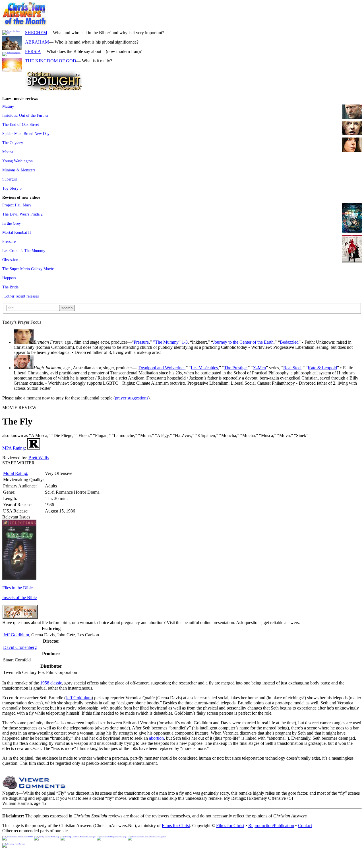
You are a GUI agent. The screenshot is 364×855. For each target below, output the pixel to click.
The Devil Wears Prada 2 (22, 214)
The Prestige (235, 367)
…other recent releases (20, 296)
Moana (7, 151)
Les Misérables (204, 367)
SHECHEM (36, 32)
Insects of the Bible (19, 597)
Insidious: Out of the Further (25, 115)
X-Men (259, 367)
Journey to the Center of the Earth (243, 342)
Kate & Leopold (322, 367)
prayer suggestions (131, 397)
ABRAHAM (37, 42)
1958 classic (51, 682)
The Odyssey (12, 142)
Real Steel (292, 367)
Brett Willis (38, 457)
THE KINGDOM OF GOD (50, 60)
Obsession (10, 259)
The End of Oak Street (20, 124)
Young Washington (17, 161)
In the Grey (11, 223)
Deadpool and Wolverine (161, 367)
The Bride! (11, 287)
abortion (156, 738)
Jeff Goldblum (16, 634)
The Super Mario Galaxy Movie (28, 268)
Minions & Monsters (18, 170)
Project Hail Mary (16, 205)
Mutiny (8, 106)
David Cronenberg (20, 647)
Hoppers (9, 278)
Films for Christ (176, 825)
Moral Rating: (15, 473)
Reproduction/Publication (271, 825)
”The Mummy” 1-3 (170, 342)
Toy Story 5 (12, 188)
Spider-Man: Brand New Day (25, 133)
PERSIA (33, 51)
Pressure (9, 241)
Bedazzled (289, 342)
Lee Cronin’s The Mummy (23, 250)
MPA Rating (13, 448)
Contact (305, 825)
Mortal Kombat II (16, 232)
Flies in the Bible (17, 587)
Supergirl (9, 179)
